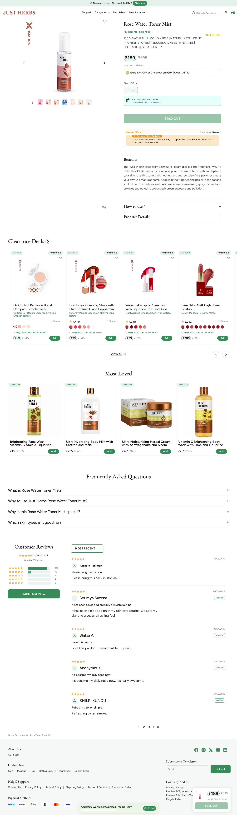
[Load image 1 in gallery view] (32, 102)
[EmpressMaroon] (196, 327)
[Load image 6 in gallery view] (72, 102)
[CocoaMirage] (222, 327)
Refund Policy (53, 787)
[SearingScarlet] (218, 327)
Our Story (14, 754)
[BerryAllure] (205, 327)
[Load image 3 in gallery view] (48, 102)
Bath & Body (46, 770)
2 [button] (144, 727)
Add (53, 451)
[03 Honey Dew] (71, 327)
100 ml (132, 90)
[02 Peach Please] (127, 327)
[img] (78, 558)
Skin (10, 770)
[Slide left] (24, 62)
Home (11, 735)
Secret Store (81, 770)
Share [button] (104, 207)
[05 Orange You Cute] (140, 327)
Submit (220, 769)
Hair (32, 770)
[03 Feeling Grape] (131, 327)
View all (116, 354)
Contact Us (14, 787)
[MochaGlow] (213, 327)
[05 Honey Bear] (80, 327)
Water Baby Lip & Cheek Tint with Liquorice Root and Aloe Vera (146, 307)
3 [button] (149, 727)
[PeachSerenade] (183, 327)
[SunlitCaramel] (200, 327)
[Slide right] (104, 62)
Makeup (21, 770)
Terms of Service (98, 787)
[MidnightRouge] (209, 327)
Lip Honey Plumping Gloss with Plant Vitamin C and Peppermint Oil (92, 307)
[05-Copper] (19, 326)
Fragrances (64, 770)
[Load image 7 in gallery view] (81, 102)
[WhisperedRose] (192, 327)
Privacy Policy (33, 787)
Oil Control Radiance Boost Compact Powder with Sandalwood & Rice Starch (32, 307)
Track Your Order (121, 787)
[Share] (104, 207)
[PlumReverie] (187, 327)
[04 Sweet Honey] (75, 327)
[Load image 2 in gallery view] (40, 102)
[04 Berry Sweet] (136, 327)
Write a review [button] (33, 594)
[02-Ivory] (15, 326)
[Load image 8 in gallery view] (89, 102)
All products (22, 735)
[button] (102, 12)
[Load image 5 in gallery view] (64, 102)
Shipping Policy (75, 787)
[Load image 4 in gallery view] (56, 102)
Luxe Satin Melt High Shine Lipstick (200, 307)
